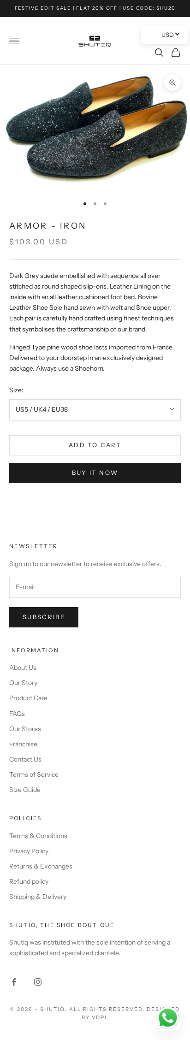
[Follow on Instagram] (37, 982)
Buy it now (95, 472)
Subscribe (44, 616)
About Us (22, 667)
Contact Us (25, 759)
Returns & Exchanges (40, 866)
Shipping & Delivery (37, 896)
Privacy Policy (28, 851)
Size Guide (25, 790)
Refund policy (28, 881)
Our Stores (25, 729)
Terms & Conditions (38, 836)
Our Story (23, 683)
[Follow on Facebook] (13, 982)
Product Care (28, 698)
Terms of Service (34, 774)
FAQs (17, 713)
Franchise (23, 744)
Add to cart (95, 445)
